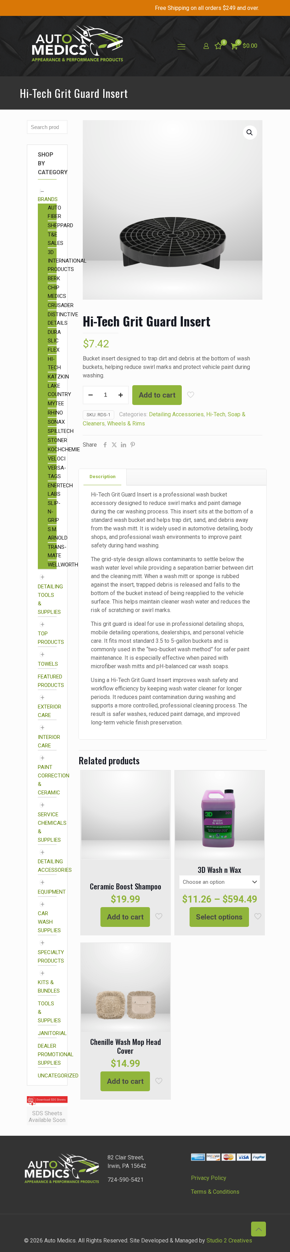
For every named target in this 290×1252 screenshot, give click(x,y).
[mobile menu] (181, 46)
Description (102, 476)
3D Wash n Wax (219, 869)
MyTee (56, 403)
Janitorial (52, 1033)
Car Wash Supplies (49, 922)
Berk (54, 278)
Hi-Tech (215, 414)
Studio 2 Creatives (229, 1240)
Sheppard (60, 225)
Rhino (55, 413)
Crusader (61, 305)
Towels (48, 664)
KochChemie (64, 449)
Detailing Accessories (176, 414)
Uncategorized (58, 1075)
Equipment (52, 892)
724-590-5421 (126, 1179)
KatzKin (58, 377)
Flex (53, 350)
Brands (48, 199)
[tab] (103, 477)
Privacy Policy (208, 1178)
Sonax (56, 422)
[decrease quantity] (91, 395)
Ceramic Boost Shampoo (125, 886)
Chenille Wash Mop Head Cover (125, 1046)
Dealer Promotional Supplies (56, 1054)
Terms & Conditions (215, 1191)
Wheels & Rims (126, 423)
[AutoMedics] (77, 46)
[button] (250, 132)
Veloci (56, 458)
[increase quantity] (121, 395)
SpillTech (61, 431)
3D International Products (67, 260)
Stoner (57, 440)
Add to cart (157, 395)
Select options (219, 917)
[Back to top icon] (258, 1229)
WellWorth (63, 565)
